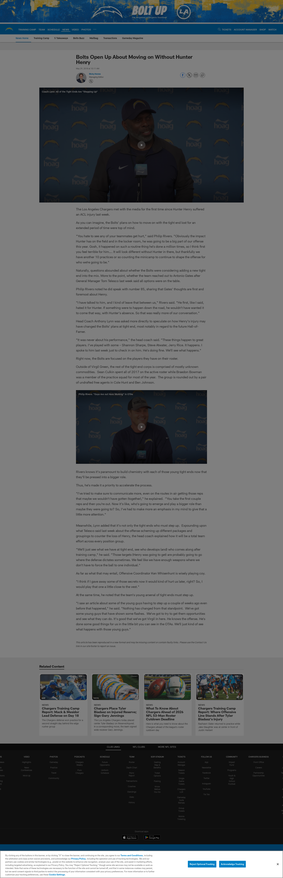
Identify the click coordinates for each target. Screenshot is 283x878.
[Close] (277, 864)
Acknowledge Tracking (232, 864)
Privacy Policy (78, 858)
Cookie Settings (57, 874)
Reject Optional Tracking (202, 864)
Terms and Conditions (132, 855)
